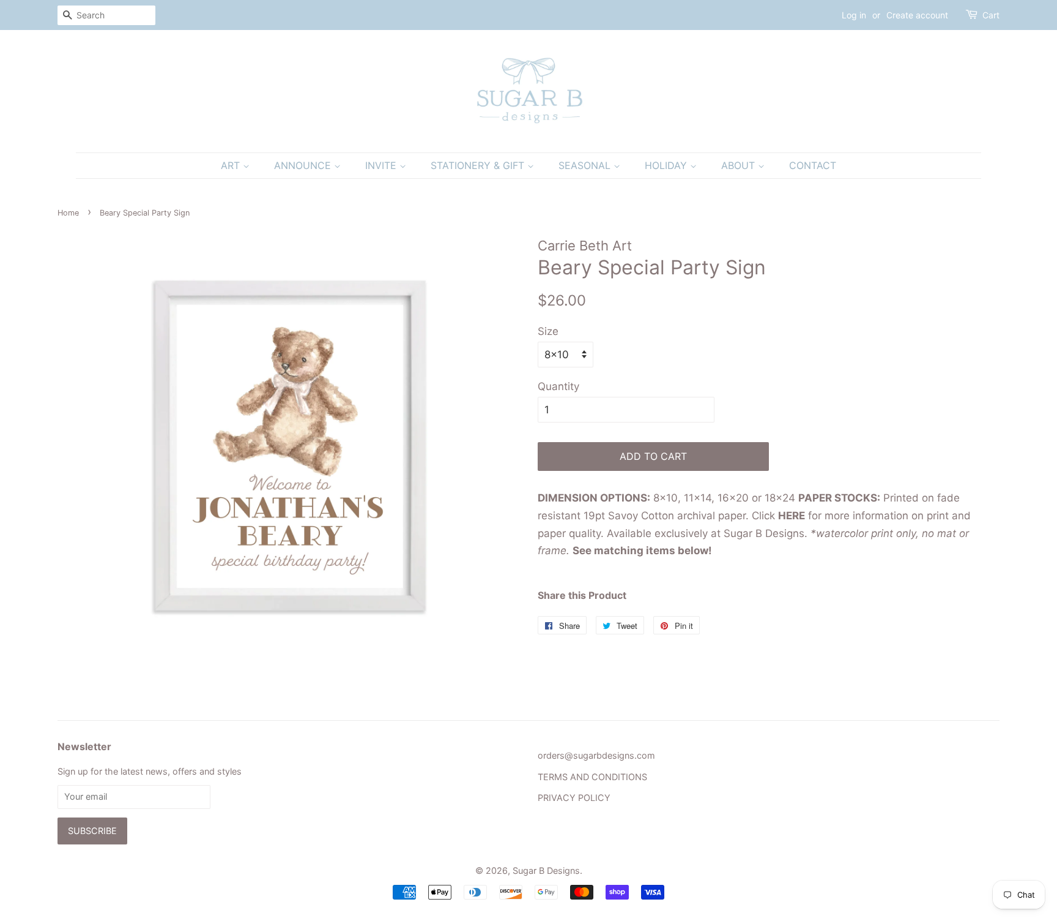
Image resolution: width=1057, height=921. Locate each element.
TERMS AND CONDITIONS (592, 777)
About (739, 165)
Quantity (558, 386)
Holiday (667, 165)
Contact (812, 165)
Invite (382, 165)
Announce (304, 165)
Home (68, 212)
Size (548, 331)
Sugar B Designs (546, 870)
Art (232, 165)
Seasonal (586, 165)
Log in (854, 15)
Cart (991, 15)
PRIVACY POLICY (574, 797)
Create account (917, 15)
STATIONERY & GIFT (479, 165)
